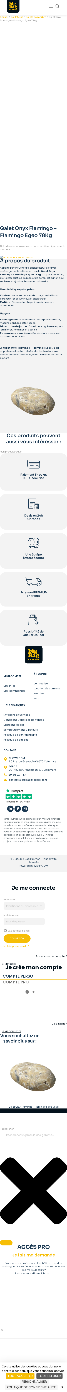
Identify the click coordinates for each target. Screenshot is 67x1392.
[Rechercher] (6, 1242)
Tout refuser (49, 1376)
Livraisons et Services (17, 714)
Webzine (39, 693)
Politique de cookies (16, 739)
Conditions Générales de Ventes (24, 719)
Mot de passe (11, 915)
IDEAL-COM (41, 865)
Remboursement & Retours (21, 729)
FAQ (36, 698)
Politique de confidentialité (20, 734)
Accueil (4, 17)
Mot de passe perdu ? (16, 946)
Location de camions (47, 688)
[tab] (33, 977)
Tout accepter (20, 1376)
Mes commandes (15, 690)
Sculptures (17, 17)
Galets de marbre (36, 17)
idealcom (9, 899)
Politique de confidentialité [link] (31, 1387)
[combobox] (33, 1135)
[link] (19, 796)
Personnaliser (34, 1381)
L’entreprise (41, 683)
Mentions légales (14, 724)
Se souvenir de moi (18, 931)
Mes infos (9, 685)
